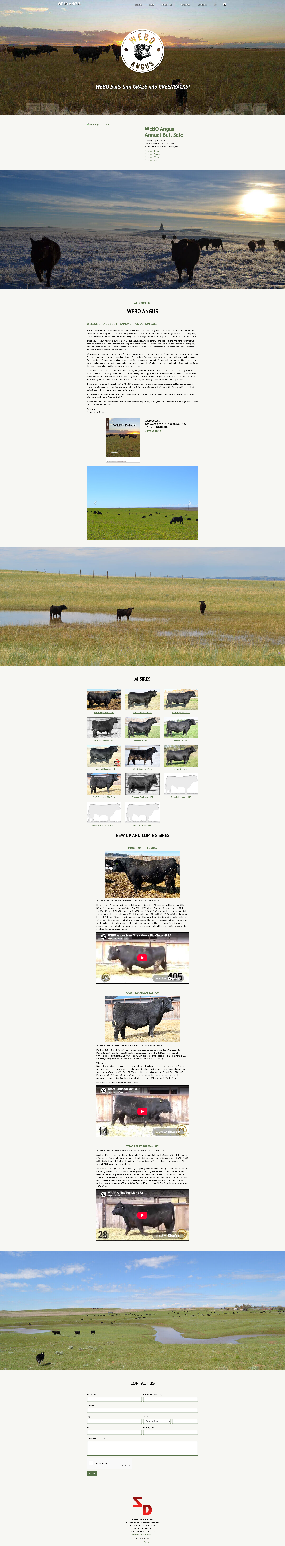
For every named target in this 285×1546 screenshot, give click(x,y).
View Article (153, 431)
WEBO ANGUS (69, 3)
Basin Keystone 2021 (181, 712)
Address (90, 1405)
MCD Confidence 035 (103, 740)
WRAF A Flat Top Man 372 (103, 825)
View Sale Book (152, 151)
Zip (173, 1416)
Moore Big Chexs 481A (104, 712)
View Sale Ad (151, 160)
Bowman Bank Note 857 (142, 797)
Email (89, 1427)
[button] (95, 503)
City (88, 1416)
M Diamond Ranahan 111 (104, 769)
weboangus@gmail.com (142, 1534)
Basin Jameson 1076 (142, 712)
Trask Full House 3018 (181, 797)
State (145, 1416)
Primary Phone (149, 1427)
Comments (96, 1438)
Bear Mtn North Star (142, 740)
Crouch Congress (181, 769)
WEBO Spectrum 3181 (142, 825)
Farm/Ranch (152, 1394)
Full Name (91, 1394)
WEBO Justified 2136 (142, 769)
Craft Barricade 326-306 (104, 797)
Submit (92, 1473)
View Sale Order (152, 157)
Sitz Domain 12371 (181, 740)
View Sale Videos (152, 154)
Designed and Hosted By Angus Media (142, 1542)
